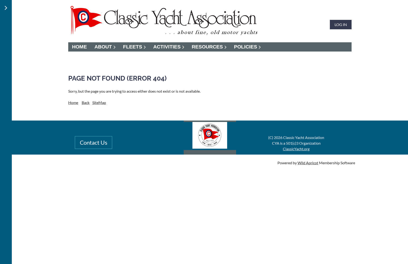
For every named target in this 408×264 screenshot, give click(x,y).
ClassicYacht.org (296, 149)
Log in (341, 24)
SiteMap (99, 102)
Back (85, 102)
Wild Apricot (308, 162)
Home (73, 102)
